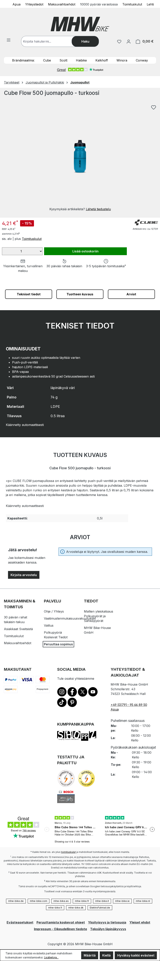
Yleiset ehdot (139, 922)
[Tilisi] (128, 41)
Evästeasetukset (20, 922)
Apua (16, 4)
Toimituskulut (132, 4)
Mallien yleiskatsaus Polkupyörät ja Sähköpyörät (98, 616)
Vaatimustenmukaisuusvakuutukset (70, 618)
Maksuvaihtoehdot (61, 4)
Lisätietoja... (51, 957)
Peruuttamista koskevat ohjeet (60, 922)
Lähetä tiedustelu (98, 209)
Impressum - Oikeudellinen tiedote (60, 929)
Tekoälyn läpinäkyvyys (108, 929)
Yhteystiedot (34, 4)
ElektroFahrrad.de (100, 907)
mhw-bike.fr (82, 901)
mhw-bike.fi (55, 907)
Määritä (90, 955)
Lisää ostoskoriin (85, 251)
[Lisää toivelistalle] (153, 107)
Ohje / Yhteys (54, 611)
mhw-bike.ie (122, 901)
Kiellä (106, 955)
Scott (63, 60)
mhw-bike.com (38, 901)
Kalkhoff (101, 60)
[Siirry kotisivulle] (80, 24)
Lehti (150, 4)
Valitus (48, 625)
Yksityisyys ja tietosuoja (107, 922)
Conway (142, 60)
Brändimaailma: (23, 60)
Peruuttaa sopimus (58, 644)
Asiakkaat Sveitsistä (18, 629)
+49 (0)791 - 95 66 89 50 (129, 705)
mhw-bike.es (61, 901)
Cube (47, 60)
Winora (121, 60)
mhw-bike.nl (143, 901)
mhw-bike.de (16, 901)
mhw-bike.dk (76, 907)
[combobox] (50, 41)
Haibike (81, 60)
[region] (80, 157)
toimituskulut (68, 852)
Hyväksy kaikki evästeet (135, 955)
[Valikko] (8, 40)
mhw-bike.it (102, 901)
